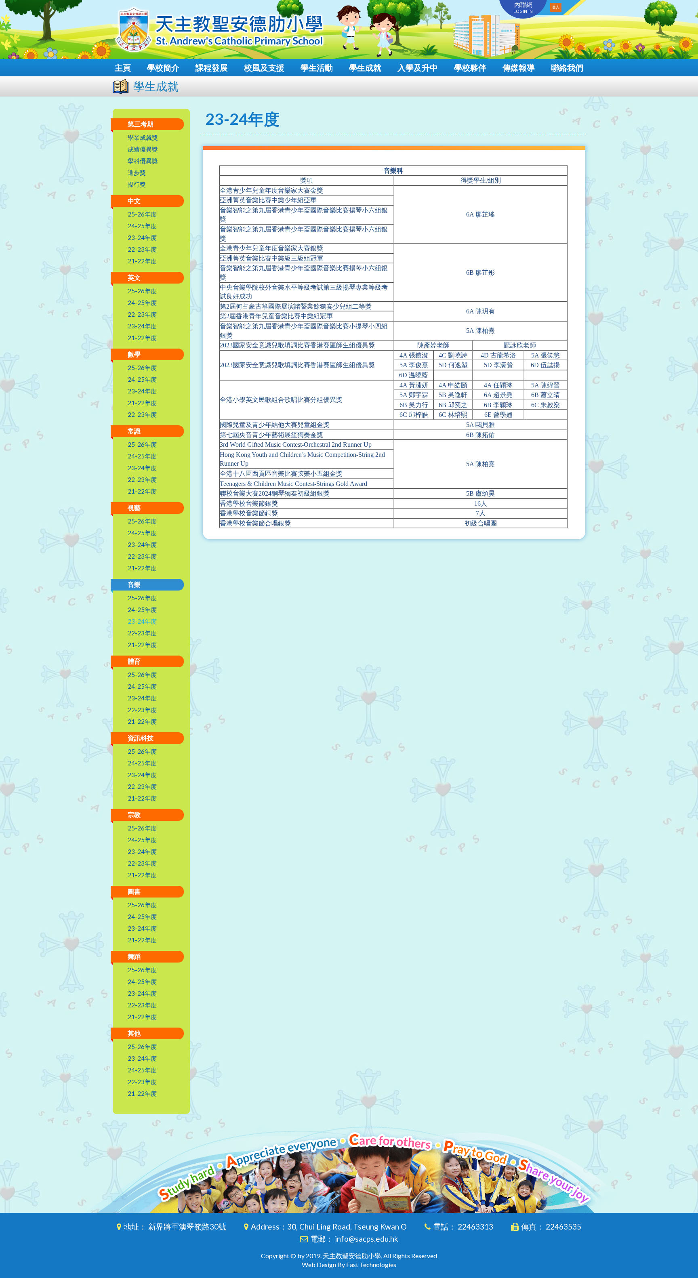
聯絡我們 (567, 67)
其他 (134, 1033)
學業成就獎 (143, 137)
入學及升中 (417, 67)
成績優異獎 (143, 149)
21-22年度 (142, 261)
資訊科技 (140, 738)
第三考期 (140, 124)
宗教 (134, 814)
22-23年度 (142, 249)
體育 (134, 661)
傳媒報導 (518, 67)
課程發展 (212, 67)
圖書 (134, 891)
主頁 (123, 67)
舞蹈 (134, 956)
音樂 (134, 584)
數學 (134, 354)
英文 (134, 277)
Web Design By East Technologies (349, 1264)
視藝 (134, 507)
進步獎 (137, 172)
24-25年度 (142, 225)
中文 (134, 200)
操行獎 (137, 184)
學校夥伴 (470, 67)
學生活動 (317, 67)
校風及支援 (264, 67)
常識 (134, 431)
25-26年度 (142, 214)
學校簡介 (163, 67)
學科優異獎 (143, 160)
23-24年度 (142, 237)
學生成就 (365, 67)
